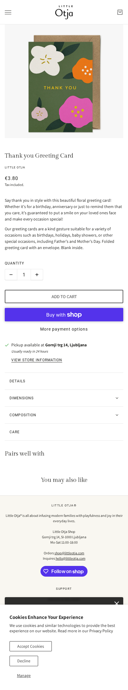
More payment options (64, 329)
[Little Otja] (64, 12)
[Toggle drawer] (8, 12)
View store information (36, 360)
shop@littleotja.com (69, 553)
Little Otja (15, 167)
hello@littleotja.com (70, 558)
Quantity (14, 263)
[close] (117, 604)
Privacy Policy (101, 630)
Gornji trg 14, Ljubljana (66, 345)
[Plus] (37, 274)
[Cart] (120, 12)
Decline (23, 661)
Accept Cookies (30, 646)
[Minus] (11, 274)
